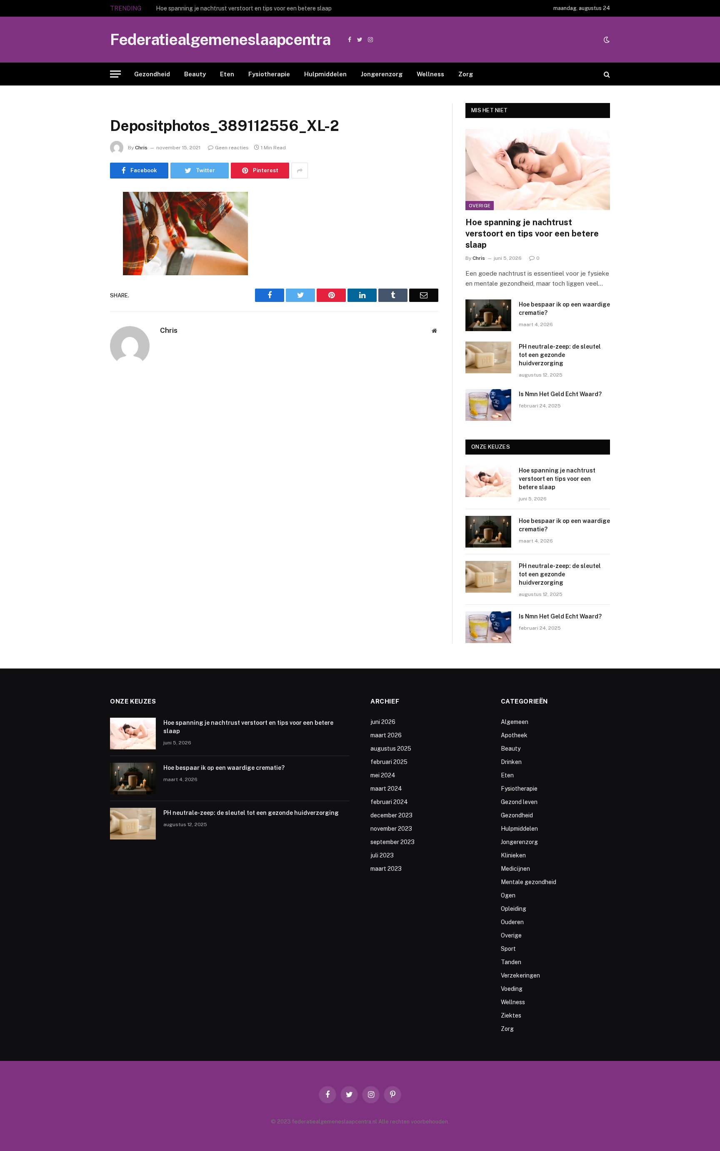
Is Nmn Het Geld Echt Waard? (560, 394)
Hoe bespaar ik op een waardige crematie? (213, 8)
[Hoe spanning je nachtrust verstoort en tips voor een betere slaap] (537, 169)
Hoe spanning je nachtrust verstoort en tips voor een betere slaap (532, 233)
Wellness (430, 74)
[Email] (80, 305)
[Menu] (115, 74)
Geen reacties (232, 148)
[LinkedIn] (80, 262)
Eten (227, 74)
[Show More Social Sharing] (299, 170)
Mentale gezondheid (528, 882)
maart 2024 (386, 788)
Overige (479, 205)
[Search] (606, 74)
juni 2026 (382, 722)
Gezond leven (519, 802)
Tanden (511, 962)
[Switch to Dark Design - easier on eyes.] (606, 39)
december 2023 (391, 815)
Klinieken (513, 855)
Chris (141, 148)
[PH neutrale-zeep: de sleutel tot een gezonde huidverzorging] (488, 357)
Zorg (465, 74)
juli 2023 (382, 855)
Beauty (195, 74)
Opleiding (513, 908)
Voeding (511, 988)
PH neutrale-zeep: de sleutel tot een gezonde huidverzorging (560, 355)
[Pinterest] (80, 283)
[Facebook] (80, 219)
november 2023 (391, 828)
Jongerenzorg (381, 74)
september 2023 (392, 842)
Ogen (508, 895)
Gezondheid (152, 74)
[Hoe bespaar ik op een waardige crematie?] (488, 315)
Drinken (511, 762)
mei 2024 (382, 775)
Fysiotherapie (269, 74)
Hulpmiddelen (325, 74)
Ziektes (511, 1015)
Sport (508, 948)
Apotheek (514, 735)
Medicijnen (515, 868)
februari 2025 (389, 762)
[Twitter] (80, 241)
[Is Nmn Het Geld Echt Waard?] (488, 405)
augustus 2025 (390, 748)
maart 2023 (386, 868)
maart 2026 (386, 735)
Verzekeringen (520, 975)
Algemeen (514, 722)
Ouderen (512, 922)
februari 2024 (389, 802)
